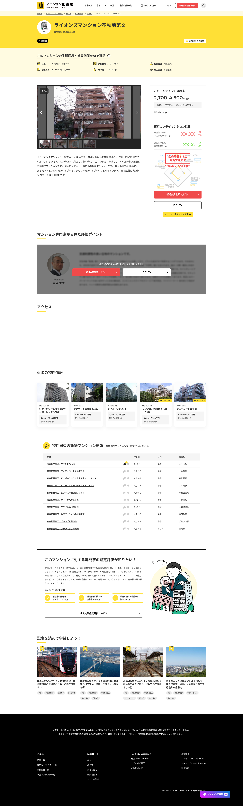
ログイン (167, 5)
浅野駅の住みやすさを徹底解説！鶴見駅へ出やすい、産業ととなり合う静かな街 (99, 684)
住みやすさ (71, 693)
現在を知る (92, 769)
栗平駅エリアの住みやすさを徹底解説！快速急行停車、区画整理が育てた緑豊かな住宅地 (185, 684)
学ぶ (40, 693)
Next (137, 112)
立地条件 (61, 693)
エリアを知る (93, 779)
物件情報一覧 (126, 5)
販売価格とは (159, 112)
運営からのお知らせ (140, 758)
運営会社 (185, 753)
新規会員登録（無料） (188, 5)
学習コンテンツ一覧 (105, 5)
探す (203, 5)
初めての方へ (150, 5)
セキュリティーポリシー (192, 763)
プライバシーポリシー (191, 758)
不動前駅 (43, 40)
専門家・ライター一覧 (47, 765)
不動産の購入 (50, 693)
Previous (41, 112)
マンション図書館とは (141, 753)
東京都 (68, 13)
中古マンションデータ (54, 13)
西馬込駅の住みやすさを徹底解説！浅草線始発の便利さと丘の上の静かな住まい (56, 684)
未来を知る (92, 774)
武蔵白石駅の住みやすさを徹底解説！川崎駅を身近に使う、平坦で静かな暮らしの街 (142, 684)
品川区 (89, 13)
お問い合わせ (137, 768)
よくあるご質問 (138, 763)
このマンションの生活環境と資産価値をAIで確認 (71, 55)
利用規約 (185, 768)
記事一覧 (88, 5)
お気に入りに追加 (196, 41)
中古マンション (129, 698)
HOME (39, 13)
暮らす (90, 765)
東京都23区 (79, 13)
